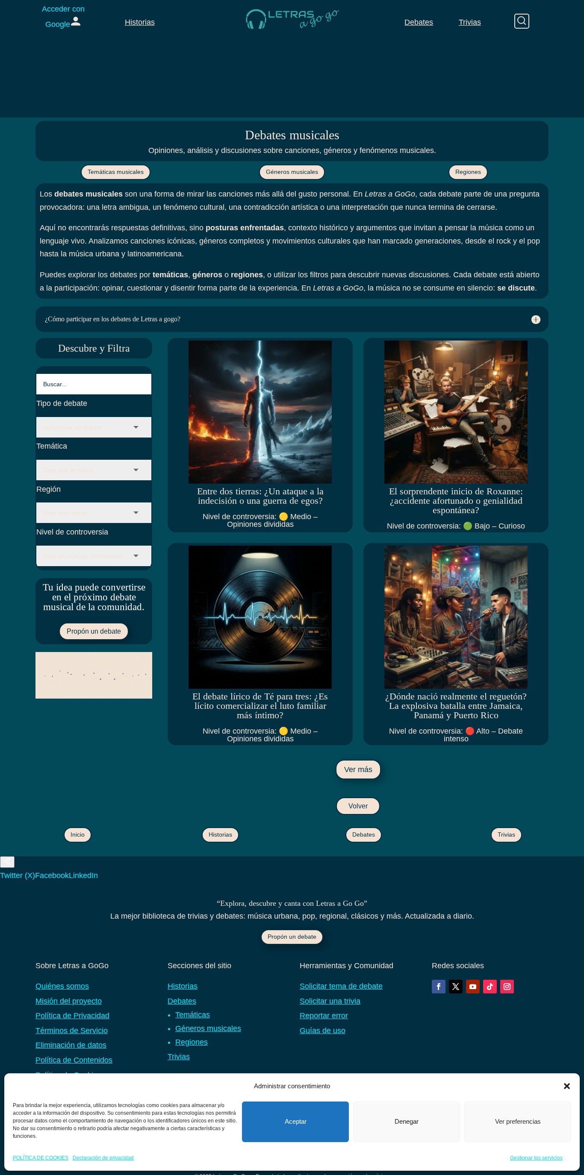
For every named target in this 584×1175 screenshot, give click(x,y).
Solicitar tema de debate (341, 986)
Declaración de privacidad (103, 1157)
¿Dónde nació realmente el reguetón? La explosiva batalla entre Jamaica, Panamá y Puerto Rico (456, 705)
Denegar (407, 1121)
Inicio (78, 834)
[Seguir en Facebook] (438, 986)
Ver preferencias (518, 1121)
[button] (567, 1086)
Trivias (470, 22)
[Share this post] (7, 862)
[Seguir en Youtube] (473, 986)
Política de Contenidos (73, 1060)
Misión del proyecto (68, 1001)
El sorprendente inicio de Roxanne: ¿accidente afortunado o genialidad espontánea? (456, 500)
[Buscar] (521, 21)
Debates (418, 22)
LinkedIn (83, 875)
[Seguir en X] (456, 986)
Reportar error (324, 1015)
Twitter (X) (17, 875)
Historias (140, 22)
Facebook (52, 875)
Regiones (468, 171)
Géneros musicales (292, 171)
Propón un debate (94, 631)
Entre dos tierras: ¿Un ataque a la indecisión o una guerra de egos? (260, 496)
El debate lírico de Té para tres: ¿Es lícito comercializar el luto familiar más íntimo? (260, 705)
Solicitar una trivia (330, 1001)
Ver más (358, 769)
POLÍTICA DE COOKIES (40, 1157)
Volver (358, 806)
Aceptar (296, 1121)
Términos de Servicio (71, 1030)
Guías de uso (322, 1030)
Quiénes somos (62, 986)
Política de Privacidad (72, 1015)
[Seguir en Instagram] (507, 986)
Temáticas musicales (116, 171)
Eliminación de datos (70, 1045)
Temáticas (192, 1014)
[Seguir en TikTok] (490, 986)
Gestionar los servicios (536, 1157)
